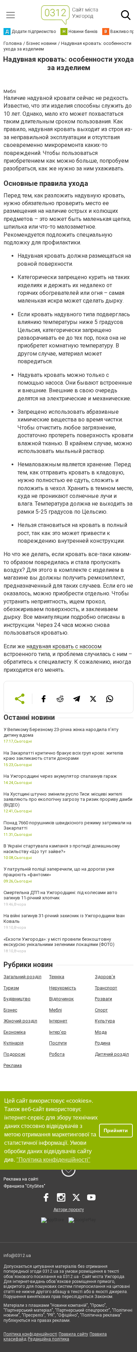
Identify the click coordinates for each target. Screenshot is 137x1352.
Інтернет (58, 1020)
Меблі (55, 1010)
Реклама (13, 1065)
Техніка (56, 976)
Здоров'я (105, 976)
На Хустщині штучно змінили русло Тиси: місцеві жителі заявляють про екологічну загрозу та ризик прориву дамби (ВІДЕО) (68, 799)
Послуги (58, 1043)
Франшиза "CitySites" (24, 1186)
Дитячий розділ (112, 1054)
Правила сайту (73, 1334)
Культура (105, 1020)
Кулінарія (14, 1043)
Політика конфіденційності (30, 1334)
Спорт (101, 1010)
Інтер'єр (57, 1032)
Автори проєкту (68, 1209)
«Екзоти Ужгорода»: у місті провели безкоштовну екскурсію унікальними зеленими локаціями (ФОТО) (59, 942)
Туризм (11, 988)
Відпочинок (61, 998)
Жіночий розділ (20, 1020)
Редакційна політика (48, 1339)
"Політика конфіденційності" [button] (53, 1160)
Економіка (15, 1032)
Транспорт (106, 988)
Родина (102, 1043)
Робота (57, 1054)
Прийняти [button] (116, 1130)
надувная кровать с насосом (64, 646)
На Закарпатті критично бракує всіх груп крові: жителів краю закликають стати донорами (63, 755)
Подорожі (14, 1054)
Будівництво (17, 998)
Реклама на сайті (21, 1179)
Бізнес (10, 1010)
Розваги (103, 998)
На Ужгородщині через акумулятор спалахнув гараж (60, 776)
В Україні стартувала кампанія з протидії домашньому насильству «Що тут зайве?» (62, 848)
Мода (101, 1032)
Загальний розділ (22, 976)
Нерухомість (62, 988)
